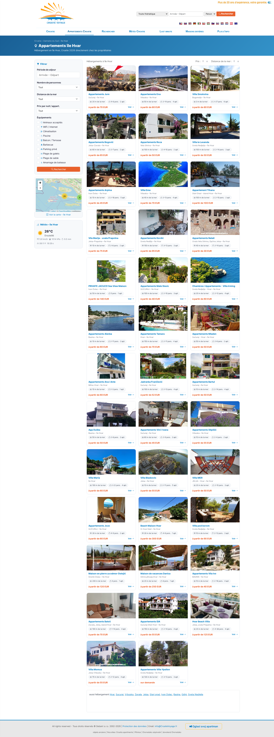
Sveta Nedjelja (195, 694)
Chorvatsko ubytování (151, 732)
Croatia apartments (124, 732)
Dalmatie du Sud (51, 41)
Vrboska (129, 694)
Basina (176, 694)
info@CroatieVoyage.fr (166, 726)
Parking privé (50, 149)
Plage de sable (51, 158)
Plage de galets (51, 153)
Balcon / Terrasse (52, 140)
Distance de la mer (47, 94)
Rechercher (227, 14)
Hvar (112, 694)
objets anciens (99, 732)
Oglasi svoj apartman (205, 726)
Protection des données (135, 726)
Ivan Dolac (166, 694)
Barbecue (48, 144)
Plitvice (138, 732)
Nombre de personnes (49, 82)
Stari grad (155, 694)
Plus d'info (223, 31)
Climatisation (49, 131)
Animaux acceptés (52, 122)
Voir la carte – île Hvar (60, 214)
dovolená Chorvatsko (172, 732)
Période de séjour (46, 69)
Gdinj (184, 694)
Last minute (166, 31)
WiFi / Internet (50, 126)
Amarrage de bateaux (54, 162)
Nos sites (111, 732)
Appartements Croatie (79, 31)
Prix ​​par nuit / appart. (48, 106)
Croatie (50, 31)
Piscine (46, 135)
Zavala (138, 694)
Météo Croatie (137, 31)
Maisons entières (195, 31)
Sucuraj (120, 694)
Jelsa (145, 694)
